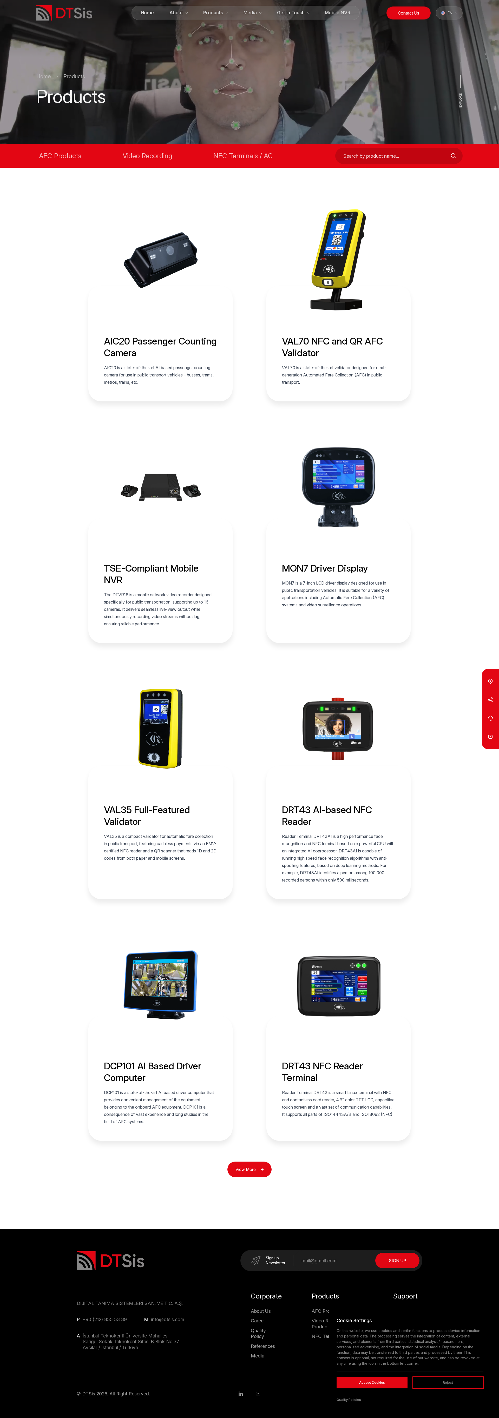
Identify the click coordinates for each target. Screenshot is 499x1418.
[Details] (160, 312)
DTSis (88, 1393)
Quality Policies (349, 1399)
